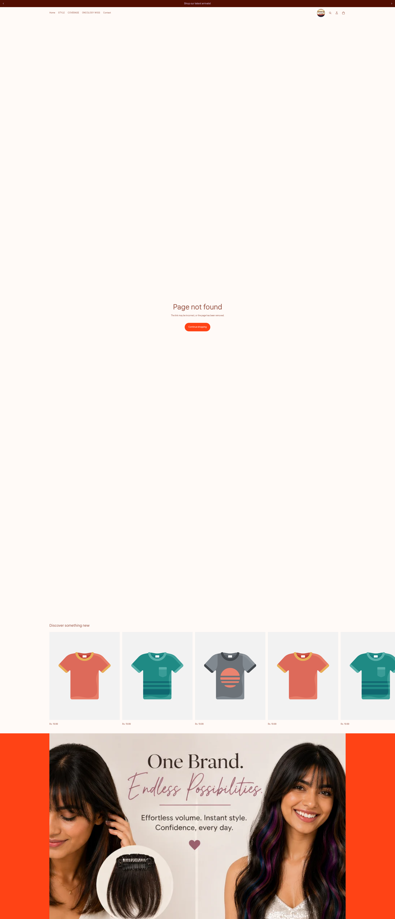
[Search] (330, 13)
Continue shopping (197, 327)
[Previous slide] (3, 3)
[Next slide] (391, 3)
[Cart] (343, 13)
